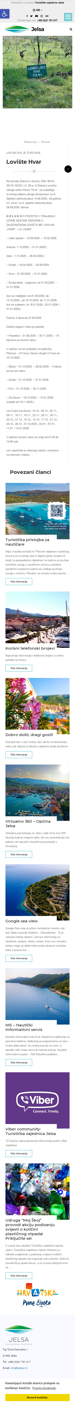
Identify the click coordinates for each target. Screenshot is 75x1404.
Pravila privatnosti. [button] (44, 1388)
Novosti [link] (45, 142)
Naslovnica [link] (30, 142)
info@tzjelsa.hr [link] (19, 1368)
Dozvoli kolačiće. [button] (37, 1397)
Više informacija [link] (18, 581)
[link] (4, 14)
